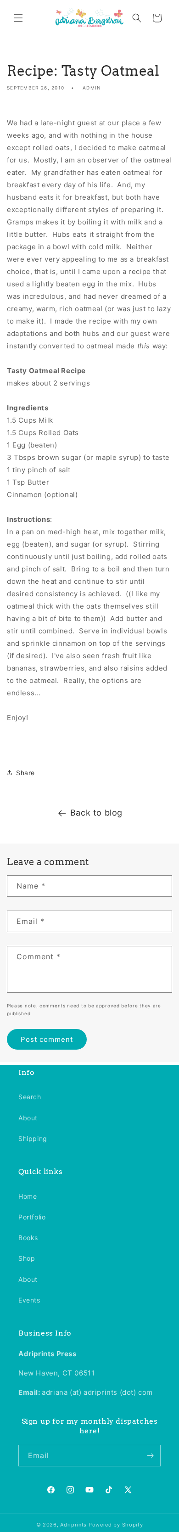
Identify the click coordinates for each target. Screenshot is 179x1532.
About (28, 1118)
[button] (18, 18)
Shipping (32, 1138)
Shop (26, 1258)
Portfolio (31, 1217)
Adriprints (73, 1524)
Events (29, 1300)
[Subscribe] (150, 1455)
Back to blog (96, 812)
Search (29, 1097)
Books (28, 1237)
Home (27, 1196)
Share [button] (25, 773)
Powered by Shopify (116, 1524)
